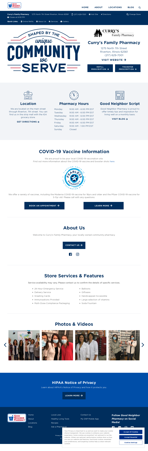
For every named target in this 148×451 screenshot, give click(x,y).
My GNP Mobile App (90, 419)
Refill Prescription (98, 68)
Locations (115, 7)
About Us (42, 21)
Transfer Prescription (126, 68)
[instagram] (77, 254)
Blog (131, 7)
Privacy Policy (59, 435)
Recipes (54, 423)
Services (54, 21)
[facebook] (70, 254)
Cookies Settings (130, 442)
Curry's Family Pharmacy (18, 14)
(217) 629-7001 (80, 14)
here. (112, 161)
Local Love (56, 415)
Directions (107, 14)
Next (143, 344)
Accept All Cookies (131, 432)
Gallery (65, 21)
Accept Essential (130, 437)
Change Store (135, 14)
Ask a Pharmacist (59, 427)
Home (85, 7)
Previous (5, 344)
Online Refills (28, 21)
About (98, 7)
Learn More (72, 395)
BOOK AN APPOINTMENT (42, 206)
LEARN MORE (102, 206)
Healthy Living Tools (60, 419)
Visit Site (94, 14)
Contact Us (72, 245)
